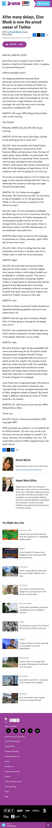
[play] (3, 825)
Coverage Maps (11, 787)
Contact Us (9, 766)
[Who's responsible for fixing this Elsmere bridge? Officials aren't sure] (10, 571)
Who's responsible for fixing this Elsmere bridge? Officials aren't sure (33, 573)
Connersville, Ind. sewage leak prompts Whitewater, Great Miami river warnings (33, 664)
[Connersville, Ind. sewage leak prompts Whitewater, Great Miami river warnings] (10, 662)
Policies (8, 776)
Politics (22, 549)
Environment (24, 658)
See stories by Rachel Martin (29, 469)
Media (21, 622)
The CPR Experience (12, 741)
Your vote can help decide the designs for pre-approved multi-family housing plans (32, 591)
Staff (6, 797)
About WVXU (10, 746)
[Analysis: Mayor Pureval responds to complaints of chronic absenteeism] (10, 644)
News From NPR (25, 530)
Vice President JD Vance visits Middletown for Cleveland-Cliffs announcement (32, 555)
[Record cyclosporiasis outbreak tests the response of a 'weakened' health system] (10, 535)
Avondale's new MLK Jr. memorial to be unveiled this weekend (33, 681)
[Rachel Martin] (7, 463)
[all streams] (49, 825)
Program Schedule (12, 751)
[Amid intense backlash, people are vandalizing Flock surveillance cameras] (10, 608)
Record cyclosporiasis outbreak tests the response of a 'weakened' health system (33, 537)
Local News (23, 567)
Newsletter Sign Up (12, 756)
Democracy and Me (12, 771)
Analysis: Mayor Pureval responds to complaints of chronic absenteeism (33, 646)
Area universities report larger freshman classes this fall (32, 698)
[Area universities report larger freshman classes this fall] (10, 698)
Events (7, 761)
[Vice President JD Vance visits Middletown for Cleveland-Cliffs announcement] (10, 553)
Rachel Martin (15, 32)
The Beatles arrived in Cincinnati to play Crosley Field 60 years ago (34, 627)
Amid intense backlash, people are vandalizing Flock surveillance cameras (33, 610)
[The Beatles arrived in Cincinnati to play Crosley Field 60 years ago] (10, 626)
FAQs (7, 792)
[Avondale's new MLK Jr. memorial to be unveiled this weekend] (10, 680)
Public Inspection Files (13, 781)
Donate (44, 4)
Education (23, 694)
